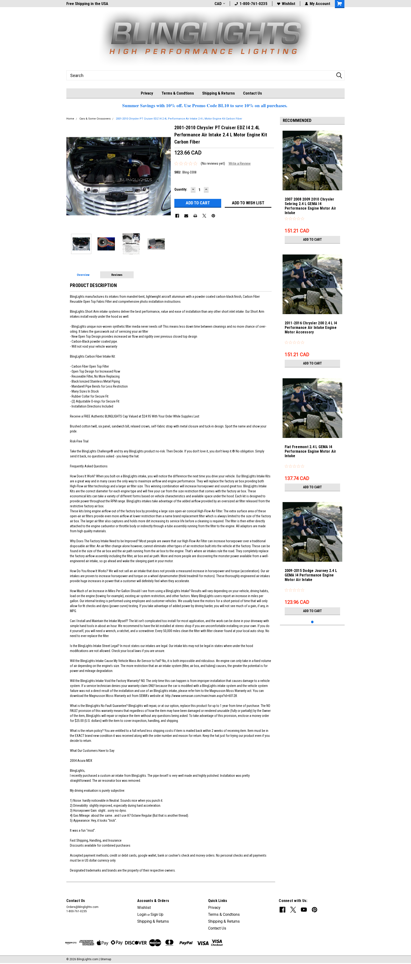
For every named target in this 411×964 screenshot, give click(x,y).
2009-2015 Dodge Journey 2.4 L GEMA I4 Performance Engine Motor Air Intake (311, 575)
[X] (204, 216)
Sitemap (105, 959)
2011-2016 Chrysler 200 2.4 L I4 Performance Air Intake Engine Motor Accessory (311, 327)
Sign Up (157, 914)
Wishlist (288, 3)
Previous (71, 176)
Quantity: (180, 189)
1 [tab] (312, 622)
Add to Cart (312, 239)
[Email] (186, 216)
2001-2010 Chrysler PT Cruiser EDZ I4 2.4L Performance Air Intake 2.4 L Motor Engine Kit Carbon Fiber (179, 118)
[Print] (195, 216)
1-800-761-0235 (253, 3)
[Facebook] (177, 216)
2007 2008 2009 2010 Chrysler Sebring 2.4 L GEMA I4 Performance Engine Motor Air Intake (310, 206)
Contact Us (252, 93)
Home (70, 118)
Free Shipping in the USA (87, 3)
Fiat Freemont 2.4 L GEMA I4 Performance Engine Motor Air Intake (310, 451)
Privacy (147, 93)
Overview (83, 275)
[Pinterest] (213, 216)
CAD (218, 3)
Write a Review (240, 163)
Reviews (116, 275)
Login (142, 914)
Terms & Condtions (177, 93)
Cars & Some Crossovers (95, 118)
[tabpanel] (312, 187)
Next (166, 176)
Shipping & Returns (218, 93)
